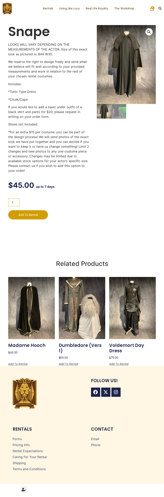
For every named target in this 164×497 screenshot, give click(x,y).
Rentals (48, 8)
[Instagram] (116, 392)
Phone (95, 445)
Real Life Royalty (97, 8)
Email (95, 439)
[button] (160, 8)
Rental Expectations (28, 451)
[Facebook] (95, 392)
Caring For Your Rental (30, 457)
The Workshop (124, 8)
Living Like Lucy (69, 8)
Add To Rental (28, 215)
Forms (17, 439)
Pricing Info (21, 445)
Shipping (19, 463)
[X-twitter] (105, 392)
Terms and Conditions (29, 469)
